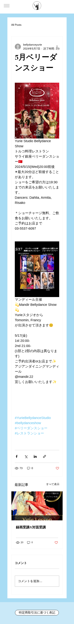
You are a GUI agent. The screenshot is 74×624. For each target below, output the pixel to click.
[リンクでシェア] (44, 456)
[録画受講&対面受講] (37, 505)
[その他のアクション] (57, 46)
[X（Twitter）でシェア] (26, 456)
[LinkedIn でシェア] (35, 456)
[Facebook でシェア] (16, 456)
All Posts (16, 24)
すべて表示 (52, 484)
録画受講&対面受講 (31, 527)
